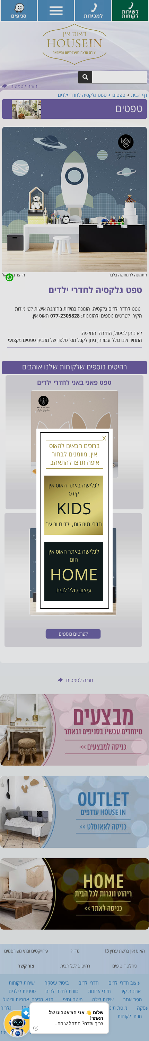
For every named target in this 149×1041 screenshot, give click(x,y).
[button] (17, 1024)
